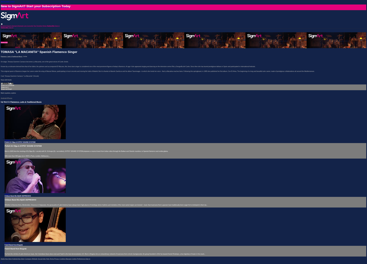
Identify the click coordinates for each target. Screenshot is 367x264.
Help (48, 259)
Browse (3, 26)
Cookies (63, 259)
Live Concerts (28, 26)
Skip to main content (8, 1)
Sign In (11, 27)
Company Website (31, 259)
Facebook (4, 83)
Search (9, 26)
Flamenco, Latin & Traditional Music (12, 56)
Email (11, 83)
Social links (42, 259)
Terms (52, 259)
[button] (1, 24)
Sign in (57, 26)
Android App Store (18, 259)
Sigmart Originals (17, 26)
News (45, 26)
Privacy (57, 259)
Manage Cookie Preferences (75, 259)
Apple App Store (6, 259)
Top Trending (37, 26)
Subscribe (4, 42)
